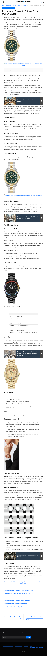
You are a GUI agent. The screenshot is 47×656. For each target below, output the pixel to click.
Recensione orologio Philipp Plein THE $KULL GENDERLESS (18, 593)
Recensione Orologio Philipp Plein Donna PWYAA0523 (17, 600)
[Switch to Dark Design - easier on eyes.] (41, 2)
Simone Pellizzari (19, 8)
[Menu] (3, 2)
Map (31, 646)
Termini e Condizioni (8, 646)
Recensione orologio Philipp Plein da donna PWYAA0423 (18, 597)
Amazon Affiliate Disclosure (37, 647)
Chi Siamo (26, 646)
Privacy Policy (18, 646)
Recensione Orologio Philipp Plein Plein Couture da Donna (18, 590)
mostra (12, 70)
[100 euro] (23, 2)
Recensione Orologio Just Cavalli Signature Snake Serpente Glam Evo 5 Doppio (34, 618)
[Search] (43, 2)
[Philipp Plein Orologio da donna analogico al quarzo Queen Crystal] (12, 45)
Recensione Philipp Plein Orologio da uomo (14, 607)
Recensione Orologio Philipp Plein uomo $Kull (15, 603)
